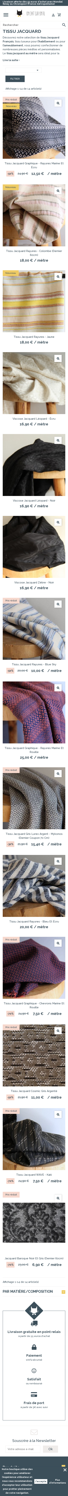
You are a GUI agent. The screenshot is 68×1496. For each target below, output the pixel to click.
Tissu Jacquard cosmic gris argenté (34, 1091)
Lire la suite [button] (11, 60)
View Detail (58, 103)
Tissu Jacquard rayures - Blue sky (34, 664)
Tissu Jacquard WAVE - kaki (34, 1174)
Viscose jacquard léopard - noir (34, 500)
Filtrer (15, 78)
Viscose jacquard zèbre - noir (34, 582)
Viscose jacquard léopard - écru (34, 418)
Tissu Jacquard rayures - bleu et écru (34, 921)
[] (64, 25)
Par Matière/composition (28, 1291)
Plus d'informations (57, 1481)
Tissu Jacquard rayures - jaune (34, 336)
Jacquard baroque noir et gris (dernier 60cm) (34, 1258)
